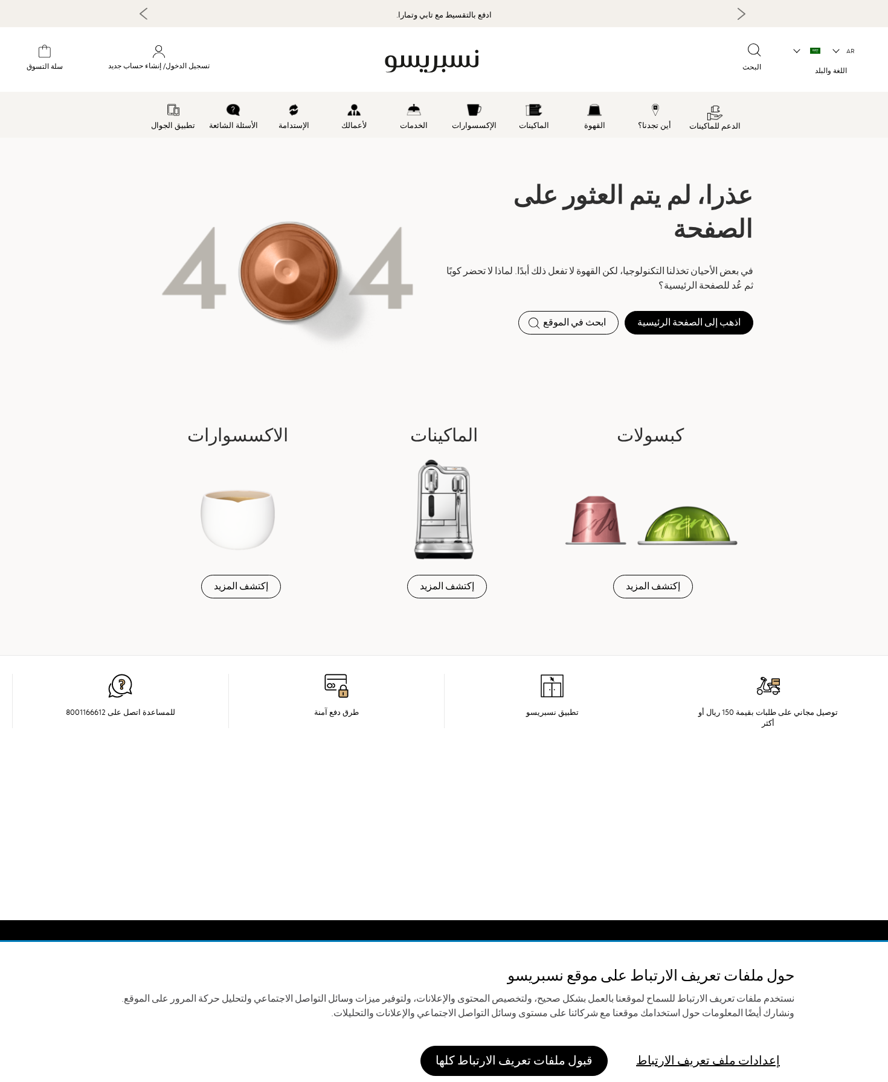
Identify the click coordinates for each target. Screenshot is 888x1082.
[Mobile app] (552, 695)
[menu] (444, 115)
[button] (844, 51)
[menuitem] (714, 115)
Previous (144, 13)
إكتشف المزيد (653, 586)
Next (741, 14)
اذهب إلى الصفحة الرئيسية (689, 322)
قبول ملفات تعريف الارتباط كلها (514, 1061)
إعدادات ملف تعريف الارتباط (708, 1061)
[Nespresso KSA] (498, 61)
